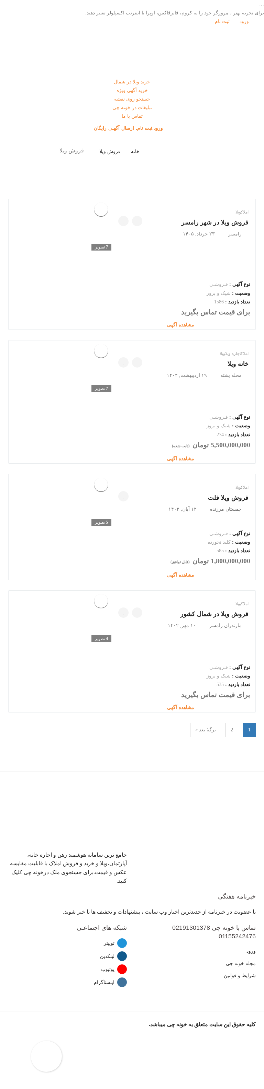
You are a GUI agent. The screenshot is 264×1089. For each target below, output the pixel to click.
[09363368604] (137, 221)
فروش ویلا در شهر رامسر (215, 222)
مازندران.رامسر (225, 625)
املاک (245, 212)
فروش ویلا (110, 151)
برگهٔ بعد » (205, 729)
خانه (135, 151)
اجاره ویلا (233, 353)
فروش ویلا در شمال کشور (214, 614)
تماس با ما (132, 116)
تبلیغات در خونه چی (132, 107)
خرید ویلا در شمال (132, 81)
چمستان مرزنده (226, 509)
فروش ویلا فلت (228, 497)
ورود (245, 21)
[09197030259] (137, 362)
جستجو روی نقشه (132, 99)
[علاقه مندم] (123, 221)
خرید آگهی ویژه (132, 90)
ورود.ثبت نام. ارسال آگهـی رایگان (129, 128)
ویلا (238, 212)
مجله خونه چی (241, 963)
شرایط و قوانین (240, 975)
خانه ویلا (238, 363)
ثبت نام (223, 21)
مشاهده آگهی (181, 324)
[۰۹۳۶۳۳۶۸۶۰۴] (137, 612)
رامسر (235, 233)
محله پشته (231, 375)
